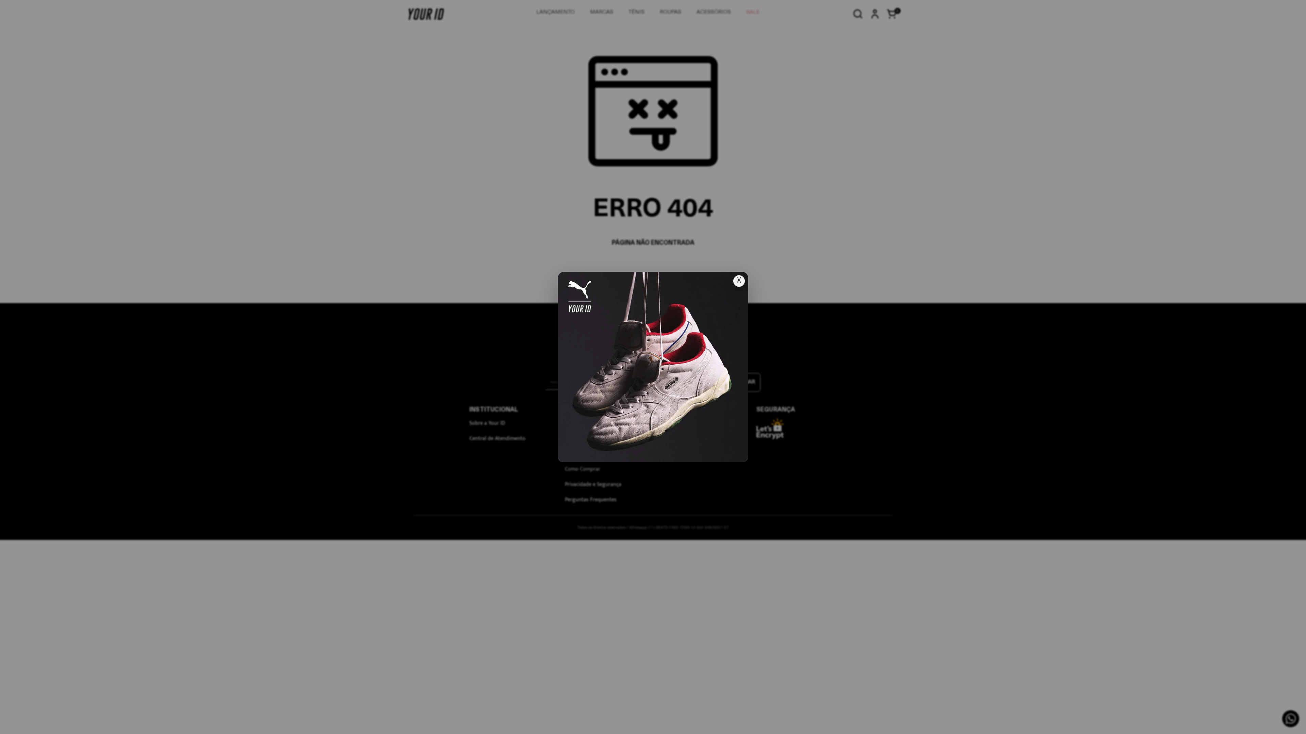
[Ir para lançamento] (653, 367)
